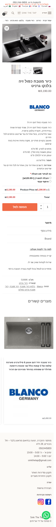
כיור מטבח (14, 286)
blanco (40, 286)
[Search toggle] (12, 13)
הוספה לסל (20, 207)
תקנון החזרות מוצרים (41, 476)
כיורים (38, 20)
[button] (6, 28)
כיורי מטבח (30, 20)
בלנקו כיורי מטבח (27, 286)
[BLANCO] (39, 108)
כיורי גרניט (4, 20)
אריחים (33, 521)
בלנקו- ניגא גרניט (17, 20)
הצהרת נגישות (44, 488)
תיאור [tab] (48, 223)
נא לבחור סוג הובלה (40, 174)
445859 (45, 448)
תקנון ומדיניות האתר (41, 472)
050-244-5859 (20, 2)
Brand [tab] (48, 238)
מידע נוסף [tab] (46, 230)
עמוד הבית (47, 20)
